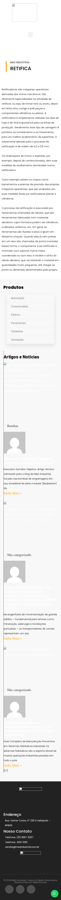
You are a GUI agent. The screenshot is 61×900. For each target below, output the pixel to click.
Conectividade (19, 306)
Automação (17, 298)
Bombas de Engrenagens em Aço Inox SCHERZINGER (29, 461)
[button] (30, 34)
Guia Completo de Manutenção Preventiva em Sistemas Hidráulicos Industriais (28, 729)
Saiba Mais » (13, 493)
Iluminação (17, 339)
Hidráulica (17, 331)
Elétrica (15, 314)
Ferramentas (18, 323)
